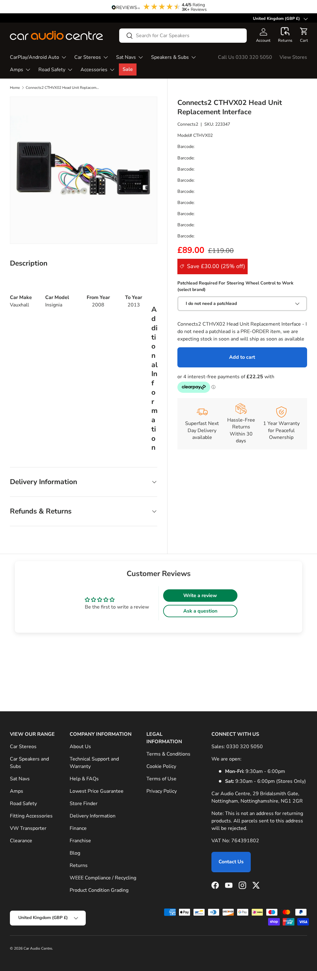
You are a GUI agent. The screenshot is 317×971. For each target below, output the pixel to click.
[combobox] (183, 35)
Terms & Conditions (168, 754)
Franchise (80, 840)
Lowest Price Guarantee (97, 791)
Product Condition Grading (99, 890)
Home (15, 87)
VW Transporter (28, 828)
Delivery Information (92, 816)
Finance (78, 828)
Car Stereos (23, 746)
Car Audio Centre (38, 948)
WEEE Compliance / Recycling (103, 877)
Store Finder (84, 803)
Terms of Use (161, 778)
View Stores (293, 57)
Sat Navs (20, 778)
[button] (285, 35)
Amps (16, 791)
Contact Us (231, 861)
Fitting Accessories (31, 816)
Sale (128, 69)
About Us (80, 746)
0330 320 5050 (244, 746)
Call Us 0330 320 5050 (245, 57)
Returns (79, 865)
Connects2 (187, 124)
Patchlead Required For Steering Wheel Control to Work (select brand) (235, 286)
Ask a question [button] (200, 611)
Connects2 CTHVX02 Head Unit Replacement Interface (63, 87)
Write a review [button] (200, 595)
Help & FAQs (84, 778)
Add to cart (242, 357)
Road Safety (23, 803)
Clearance (21, 840)
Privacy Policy (161, 791)
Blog (75, 853)
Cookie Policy (161, 766)
